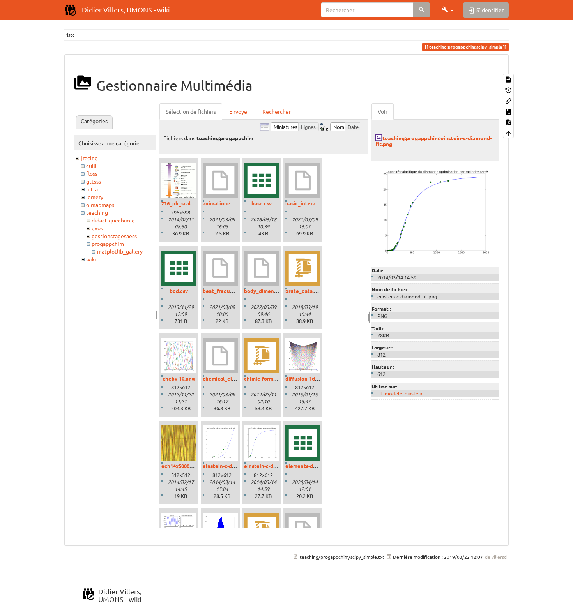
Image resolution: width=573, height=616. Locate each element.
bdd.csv (179, 291)
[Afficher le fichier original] (435, 211)
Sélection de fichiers (191, 111)
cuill (91, 165)
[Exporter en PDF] (508, 122)
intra (92, 188)
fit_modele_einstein (399, 393)
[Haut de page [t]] (508, 132)
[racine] (90, 157)
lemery (94, 196)
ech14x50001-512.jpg (186, 465)
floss (91, 173)
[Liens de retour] (508, 100)
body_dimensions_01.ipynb (276, 291)
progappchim (108, 243)
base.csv (261, 203)
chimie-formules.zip (268, 378)
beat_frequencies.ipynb (232, 291)
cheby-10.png (179, 378)
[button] (447, 9)
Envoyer (239, 111)
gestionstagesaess (114, 235)
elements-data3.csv (308, 465)
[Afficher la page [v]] (508, 79)
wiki (91, 259)
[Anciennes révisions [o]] (508, 89)
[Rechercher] (421, 9)
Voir (382, 111)
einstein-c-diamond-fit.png (276, 465)
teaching (97, 212)
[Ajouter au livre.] (508, 111)
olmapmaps (100, 204)
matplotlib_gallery (120, 251)
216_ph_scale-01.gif (185, 203)
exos (97, 227)
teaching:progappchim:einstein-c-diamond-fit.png (433, 140)
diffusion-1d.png (305, 378)
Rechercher (276, 111)
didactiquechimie (113, 220)
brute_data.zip (303, 291)
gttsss (93, 181)
